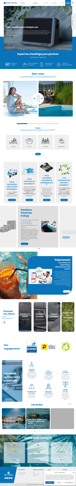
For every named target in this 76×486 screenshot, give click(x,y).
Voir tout (70, 403)
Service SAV (35, 475)
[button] (73, 472)
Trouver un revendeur (22, 472)
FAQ (34, 472)
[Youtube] (9, 478)
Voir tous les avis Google (67, 437)
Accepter (50, 482)
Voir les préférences (69, 482)
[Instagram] (12, 478)
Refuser (59, 482)
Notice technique (36, 474)
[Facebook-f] (7, 478)
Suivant (38, 154)
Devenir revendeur (21, 474)
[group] (38, 123)
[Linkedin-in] (5, 478)
